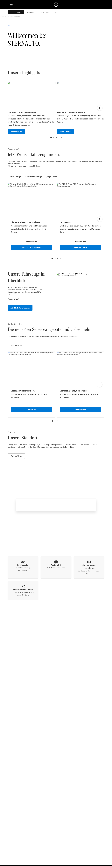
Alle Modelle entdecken (20, 308)
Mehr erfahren (16, 345)
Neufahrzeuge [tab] (15, 176)
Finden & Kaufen (14, 299)
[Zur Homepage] (56, 4)
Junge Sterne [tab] (51, 176)
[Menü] (11, 5)
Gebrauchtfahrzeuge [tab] (33, 176)
